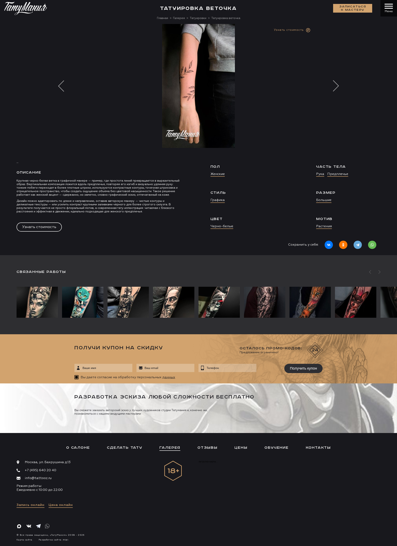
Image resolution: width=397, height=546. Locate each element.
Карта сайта (24, 540)
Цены (240, 448)
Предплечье (337, 174)
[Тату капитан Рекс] (128, 302)
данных (168, 377)
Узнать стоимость (39, 227)
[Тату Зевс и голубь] (173, 302)
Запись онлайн (30, 505)
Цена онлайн (61, 505)
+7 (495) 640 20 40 (40, 470)
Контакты (318, 448)
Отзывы (207, 448)
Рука (320, 174)
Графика (217, 200)
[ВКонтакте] (329, 245)
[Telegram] (358, 245)
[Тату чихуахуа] (355, 302)
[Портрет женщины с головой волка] (38, 302)
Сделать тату (124, 448)
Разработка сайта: (53, 540)
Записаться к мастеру (352, 8)
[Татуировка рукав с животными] (310, 302)
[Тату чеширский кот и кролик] (82, 302)
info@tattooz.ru (38, 478)
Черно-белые (221, 226)
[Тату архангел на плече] (264, 302)
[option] (198, 139)
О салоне (78, 448)
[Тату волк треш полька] (219, 302)
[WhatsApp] (372, 245)
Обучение (276, 448)
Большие (323, 200)
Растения (324, 226)
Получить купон (303, 368)
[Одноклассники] (343, 245)
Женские (217, 174)
